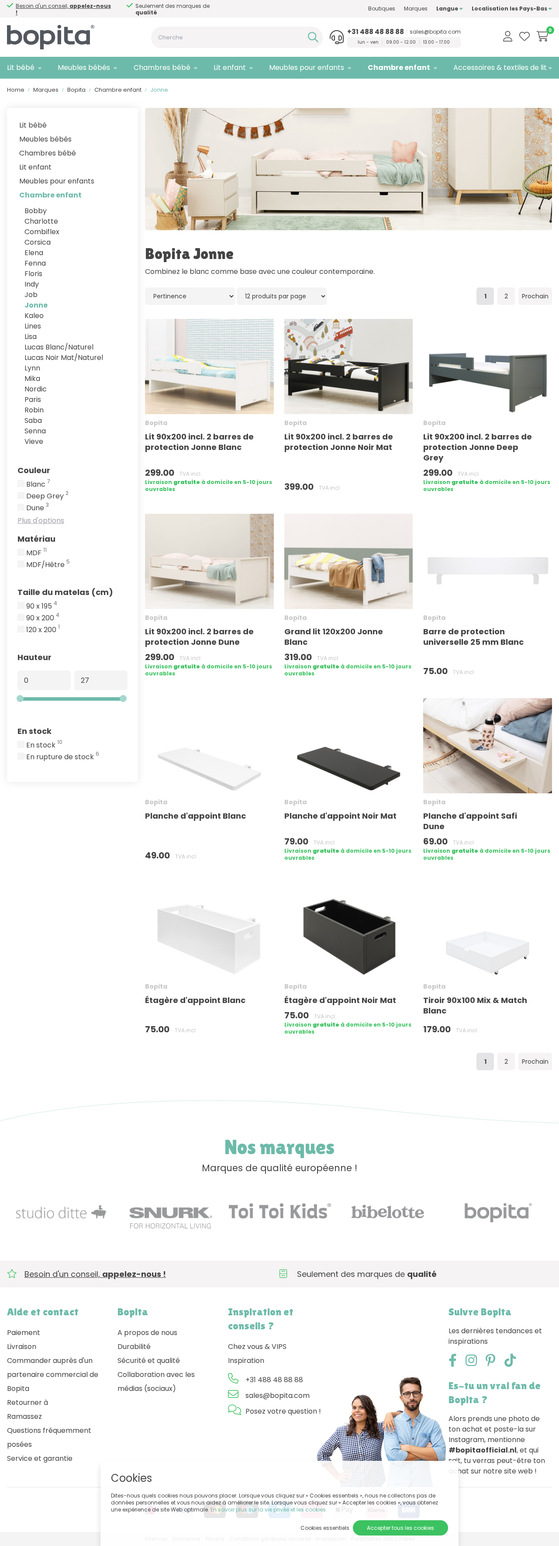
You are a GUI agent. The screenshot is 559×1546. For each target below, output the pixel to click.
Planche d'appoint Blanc (195, 815)
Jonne (36, 305)
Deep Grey (47, 496)
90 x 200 (42, 618)
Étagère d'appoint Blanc (195, 1000)
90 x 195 (41, 606)
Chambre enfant (399, 67)
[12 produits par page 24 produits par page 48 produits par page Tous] (282, 296)
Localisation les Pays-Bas (510, 8)
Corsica (37, 242)
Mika (32, 379)
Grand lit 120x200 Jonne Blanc (333, 636)
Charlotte (41, 221)
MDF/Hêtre (48, 564)
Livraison (21, 1347)
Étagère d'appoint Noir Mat (340, 1000)
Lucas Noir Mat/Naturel (63, 358)
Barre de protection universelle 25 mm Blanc (473, 636)
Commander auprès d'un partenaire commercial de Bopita (52, 1375)
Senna (35, 431)
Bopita (76, 89)
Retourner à (27, 1402)
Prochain (535, 296)
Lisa (30, 337)
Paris (32, 399)
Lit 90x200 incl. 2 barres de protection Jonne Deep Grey (477, 447)
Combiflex (41, 232)
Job (31, 295)
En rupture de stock (62, 757)
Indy (31, 284)
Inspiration (246, 1361)
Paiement (23, 1333)
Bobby (35, 211)
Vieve (33, 441)
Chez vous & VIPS (257, 1347)
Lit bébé (21, 67)
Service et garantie (39, 1458)
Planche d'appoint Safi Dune (470, 821)
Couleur (33, 470)
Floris (33, 274)
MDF (36, 553)
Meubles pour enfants (306, 67)
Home (15, 89)
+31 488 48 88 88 (375, 31)
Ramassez (24, 1416)
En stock (34, 731)
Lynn (32, 368)
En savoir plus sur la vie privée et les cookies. (268, 1509)
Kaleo (34, 316)
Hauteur (34, 657)
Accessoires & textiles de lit (500, 67)
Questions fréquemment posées (49, 1437)
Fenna (35, 263)
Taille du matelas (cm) (65, 592)
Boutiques (381, 8)
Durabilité (134, 1347)
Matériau (36, 538)
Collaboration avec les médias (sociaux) (156, 1382)
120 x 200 (43, 630)
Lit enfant (230, 67)
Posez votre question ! (283, 1411)
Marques (416, 8)
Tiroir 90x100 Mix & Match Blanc (475, 1005)
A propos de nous (147, 1333)
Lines (32, 326)
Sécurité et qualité (148, 1361)
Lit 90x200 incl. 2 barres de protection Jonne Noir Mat (338, 442)
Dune (37, 508)
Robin (34, 410)
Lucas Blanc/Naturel (58, 347)
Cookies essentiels (324, 1528)
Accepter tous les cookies (400, 1528)
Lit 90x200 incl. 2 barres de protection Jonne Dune (199, 636)
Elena (33, 253)
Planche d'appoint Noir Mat (340, 815)
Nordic (35, 389)
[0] (543, 36)
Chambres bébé (162, 67)
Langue (447, 8)
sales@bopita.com (435, 31)
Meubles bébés (84, 67)
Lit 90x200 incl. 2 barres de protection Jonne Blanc (199, 442)
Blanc (38, 484)
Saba (33, 420)
